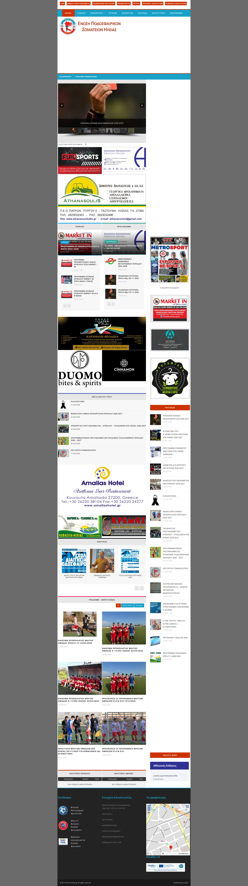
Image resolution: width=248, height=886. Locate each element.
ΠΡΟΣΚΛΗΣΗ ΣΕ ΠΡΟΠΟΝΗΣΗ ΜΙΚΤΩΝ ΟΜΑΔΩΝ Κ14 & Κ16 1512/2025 (122, 699)
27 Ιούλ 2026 (75, 405)
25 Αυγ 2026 (167, 422)
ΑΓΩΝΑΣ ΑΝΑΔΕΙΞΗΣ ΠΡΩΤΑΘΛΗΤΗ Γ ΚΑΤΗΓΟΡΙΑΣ (123, 247)
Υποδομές (139, 605)
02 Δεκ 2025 (62, 757)
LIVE (62, 3)
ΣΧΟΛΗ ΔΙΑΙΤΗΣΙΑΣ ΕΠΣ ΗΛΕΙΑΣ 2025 (130, 576)
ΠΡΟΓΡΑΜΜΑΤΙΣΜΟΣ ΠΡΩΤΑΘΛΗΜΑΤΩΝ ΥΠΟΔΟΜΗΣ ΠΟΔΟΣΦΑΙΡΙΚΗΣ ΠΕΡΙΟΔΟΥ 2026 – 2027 (107, 439)
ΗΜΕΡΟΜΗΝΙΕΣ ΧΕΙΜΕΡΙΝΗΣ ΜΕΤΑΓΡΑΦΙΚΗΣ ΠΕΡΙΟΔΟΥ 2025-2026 (130, 262)
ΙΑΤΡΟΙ (136, 3)
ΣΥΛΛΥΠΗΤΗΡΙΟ (77, 401)
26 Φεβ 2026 (62, 705)
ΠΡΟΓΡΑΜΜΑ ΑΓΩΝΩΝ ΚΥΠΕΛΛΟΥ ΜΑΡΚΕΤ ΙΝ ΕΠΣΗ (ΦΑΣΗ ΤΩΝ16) (84, 278)
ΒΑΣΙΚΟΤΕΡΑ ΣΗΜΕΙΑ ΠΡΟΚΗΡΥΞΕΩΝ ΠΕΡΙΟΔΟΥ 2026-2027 (96, 413)
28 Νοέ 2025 (122, 282)
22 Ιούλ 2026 (75, 417)
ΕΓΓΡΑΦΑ (113, 13)
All (118, 605)
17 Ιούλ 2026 (75, 453)
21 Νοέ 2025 (122, 295)
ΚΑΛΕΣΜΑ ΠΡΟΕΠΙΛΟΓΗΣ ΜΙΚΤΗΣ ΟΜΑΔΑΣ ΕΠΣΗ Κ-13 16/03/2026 (75, 641)
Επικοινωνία (176, 13)
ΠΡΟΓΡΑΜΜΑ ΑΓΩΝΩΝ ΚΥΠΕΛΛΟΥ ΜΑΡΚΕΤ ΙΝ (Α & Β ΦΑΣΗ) (86, 293)
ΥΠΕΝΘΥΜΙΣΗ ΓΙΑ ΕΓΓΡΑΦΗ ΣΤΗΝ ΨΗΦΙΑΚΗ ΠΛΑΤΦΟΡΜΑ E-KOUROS (176, 607)
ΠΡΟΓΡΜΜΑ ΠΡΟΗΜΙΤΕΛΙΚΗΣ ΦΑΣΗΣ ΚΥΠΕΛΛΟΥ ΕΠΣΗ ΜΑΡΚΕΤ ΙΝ (85, 263)
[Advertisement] (124, 54)
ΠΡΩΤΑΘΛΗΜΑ (124, 226)
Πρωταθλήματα (111, 241)
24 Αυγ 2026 (167, 457)
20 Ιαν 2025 (78, 270)
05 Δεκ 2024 (78, 284)
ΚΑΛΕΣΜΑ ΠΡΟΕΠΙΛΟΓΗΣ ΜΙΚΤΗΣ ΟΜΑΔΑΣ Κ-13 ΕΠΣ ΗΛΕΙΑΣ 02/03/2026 (122, 649)
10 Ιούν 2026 (167, 659)
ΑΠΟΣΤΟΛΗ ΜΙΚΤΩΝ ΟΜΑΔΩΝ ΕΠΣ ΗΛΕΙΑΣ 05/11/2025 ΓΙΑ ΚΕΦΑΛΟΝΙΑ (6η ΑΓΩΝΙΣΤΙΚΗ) (79, 751)
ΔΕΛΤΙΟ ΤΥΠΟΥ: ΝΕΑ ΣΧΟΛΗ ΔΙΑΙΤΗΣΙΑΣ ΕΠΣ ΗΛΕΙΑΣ (74, 576)
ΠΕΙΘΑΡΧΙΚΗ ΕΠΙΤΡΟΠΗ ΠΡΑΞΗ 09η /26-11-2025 (128, 277)
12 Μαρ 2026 (62, 647)
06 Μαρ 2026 (106, 655)
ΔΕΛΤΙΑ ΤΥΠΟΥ (158, 13)
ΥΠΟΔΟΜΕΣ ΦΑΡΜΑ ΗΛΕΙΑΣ (86, 77)
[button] (62, 105)
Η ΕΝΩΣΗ (81, 13)
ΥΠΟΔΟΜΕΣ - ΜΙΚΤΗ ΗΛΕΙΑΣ (102, 600)
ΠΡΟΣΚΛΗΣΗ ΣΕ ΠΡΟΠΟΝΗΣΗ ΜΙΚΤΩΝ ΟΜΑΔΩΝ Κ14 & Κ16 (122, 749)
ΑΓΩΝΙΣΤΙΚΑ (127, 13)
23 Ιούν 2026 (167, 630)
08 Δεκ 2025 (122, 269)
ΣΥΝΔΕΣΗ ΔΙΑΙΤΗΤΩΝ (176, 3)
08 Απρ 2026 (109, 251)
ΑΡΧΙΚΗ (68, 13)
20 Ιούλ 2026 (75, 443)
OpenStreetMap (171, 853)
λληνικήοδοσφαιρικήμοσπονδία (77, 810)
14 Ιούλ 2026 (167, 596)
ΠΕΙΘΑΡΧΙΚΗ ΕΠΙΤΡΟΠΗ (104, 3)
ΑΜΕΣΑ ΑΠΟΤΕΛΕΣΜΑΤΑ (78, 3)
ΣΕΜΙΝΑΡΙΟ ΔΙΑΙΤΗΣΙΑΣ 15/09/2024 (102, 576)
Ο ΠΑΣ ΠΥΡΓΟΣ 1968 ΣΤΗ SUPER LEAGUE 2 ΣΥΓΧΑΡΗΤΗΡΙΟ (174, 623)
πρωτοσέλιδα (165, 288)
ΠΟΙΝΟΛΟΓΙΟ (124, 3)
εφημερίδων (175, 288)
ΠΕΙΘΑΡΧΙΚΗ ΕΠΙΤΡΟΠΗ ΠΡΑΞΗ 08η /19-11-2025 (128, 291)
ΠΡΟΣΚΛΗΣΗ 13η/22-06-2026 (175, 637)
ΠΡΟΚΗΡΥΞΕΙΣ (96, 13)
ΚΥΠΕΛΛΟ (80, 226)
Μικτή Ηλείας (127, 605)
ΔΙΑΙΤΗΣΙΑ (142, 13)
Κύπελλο (65, 242)
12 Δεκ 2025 (106, 705)
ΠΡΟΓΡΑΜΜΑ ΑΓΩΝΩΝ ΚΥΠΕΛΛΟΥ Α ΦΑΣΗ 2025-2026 (80, 247)
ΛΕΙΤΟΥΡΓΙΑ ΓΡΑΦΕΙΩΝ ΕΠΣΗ (83, 450)
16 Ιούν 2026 (167, 641)
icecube (185, 883)
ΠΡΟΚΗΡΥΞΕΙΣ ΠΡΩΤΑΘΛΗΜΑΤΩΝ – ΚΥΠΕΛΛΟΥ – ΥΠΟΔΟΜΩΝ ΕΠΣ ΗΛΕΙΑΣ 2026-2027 (108, 426)
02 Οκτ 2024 (78, 299)
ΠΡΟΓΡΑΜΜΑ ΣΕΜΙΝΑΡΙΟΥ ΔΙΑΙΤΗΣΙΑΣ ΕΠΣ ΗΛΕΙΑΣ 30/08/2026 (174, 451)
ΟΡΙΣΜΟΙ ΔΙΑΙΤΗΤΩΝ (153, 3)
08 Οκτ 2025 (65, 252)
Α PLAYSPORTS (65, 77)
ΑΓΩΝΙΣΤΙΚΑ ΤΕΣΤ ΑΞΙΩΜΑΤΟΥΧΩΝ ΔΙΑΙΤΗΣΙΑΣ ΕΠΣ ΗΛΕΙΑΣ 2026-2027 (175, 434)
